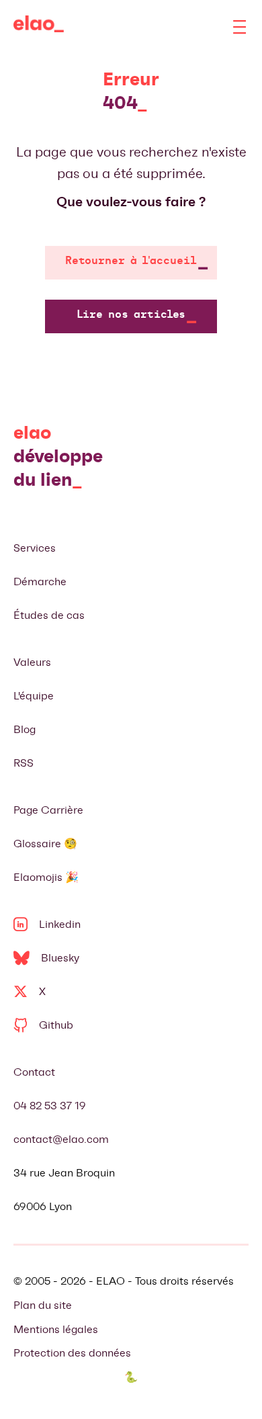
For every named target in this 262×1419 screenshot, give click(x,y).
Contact (34, 1072)
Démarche (40, 581)
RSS (23, 763)
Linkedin (60, 924)
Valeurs (32, 662)
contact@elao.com (61, 1139)
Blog (24, 729)
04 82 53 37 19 (49, 1105)
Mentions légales (55, 1329)
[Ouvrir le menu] (240, 27)
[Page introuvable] (38, 26)
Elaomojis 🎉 (46, 877)
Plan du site (42, 1305)
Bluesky (60, 957)
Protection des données (72, 1352)
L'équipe (33, 695)
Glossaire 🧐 (45, 843)
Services (34, 548)
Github (56, 1025)
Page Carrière (48, 810)
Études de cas (49, 615)
